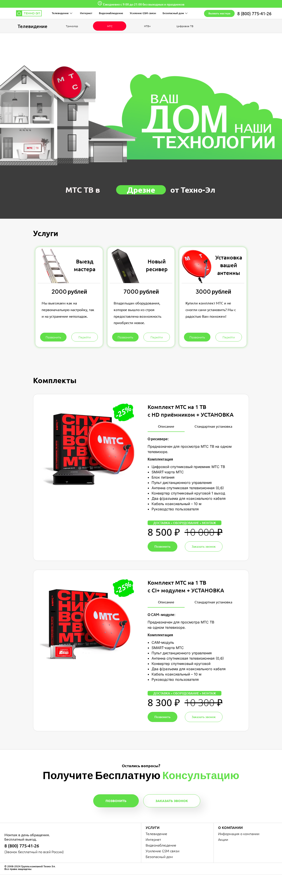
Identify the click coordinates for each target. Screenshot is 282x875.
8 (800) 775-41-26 (254, 13)
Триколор (72, 26)
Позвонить (116, 801)
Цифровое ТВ (184, 26)
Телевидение (60, 13)
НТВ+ (147, 26)
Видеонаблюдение (111, 13)
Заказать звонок (172, 801)
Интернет (86, 13)
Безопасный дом (173, 13)
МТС (109, 26)
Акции (223, 839)
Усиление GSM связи (143, 13)
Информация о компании (238, 833)
